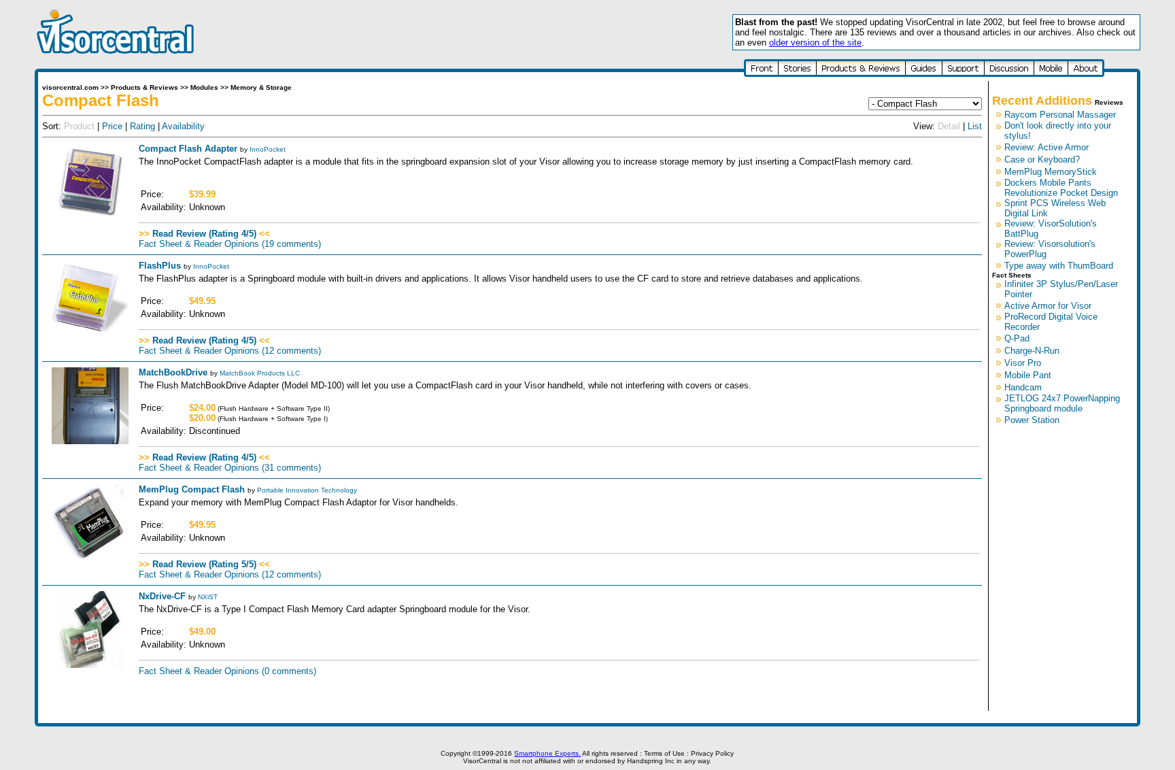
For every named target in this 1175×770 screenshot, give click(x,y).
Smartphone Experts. (547, 753)
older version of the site (815, 42)
